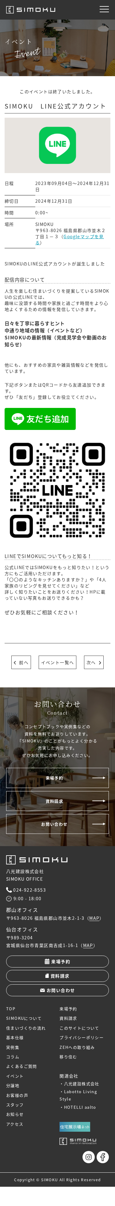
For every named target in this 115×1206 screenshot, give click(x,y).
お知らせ (15, 1114)
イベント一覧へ (57, 662)
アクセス (15, 1124)
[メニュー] (104, 9)
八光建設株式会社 (81, 1083)
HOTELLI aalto (80, 1107)
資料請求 (54, 801)
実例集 (12, 1047)
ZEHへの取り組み (77, 1047)
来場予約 (54, 778)
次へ (91, 662)
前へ (24, 662)
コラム (12, 1057)
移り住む (68, 1057)
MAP (94, 918)
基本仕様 (15, 1037)
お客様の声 (17, 1095)
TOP (10, 1009)
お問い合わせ (54, 824)
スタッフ (15, 1105)
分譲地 (12, 1085)
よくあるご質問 (21, 1066)
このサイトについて (79, 1028)
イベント (15, 1076)
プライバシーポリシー (81, 1037)
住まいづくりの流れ (26, 1028)
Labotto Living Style (78, 1095)
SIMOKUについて (24, 1018)
